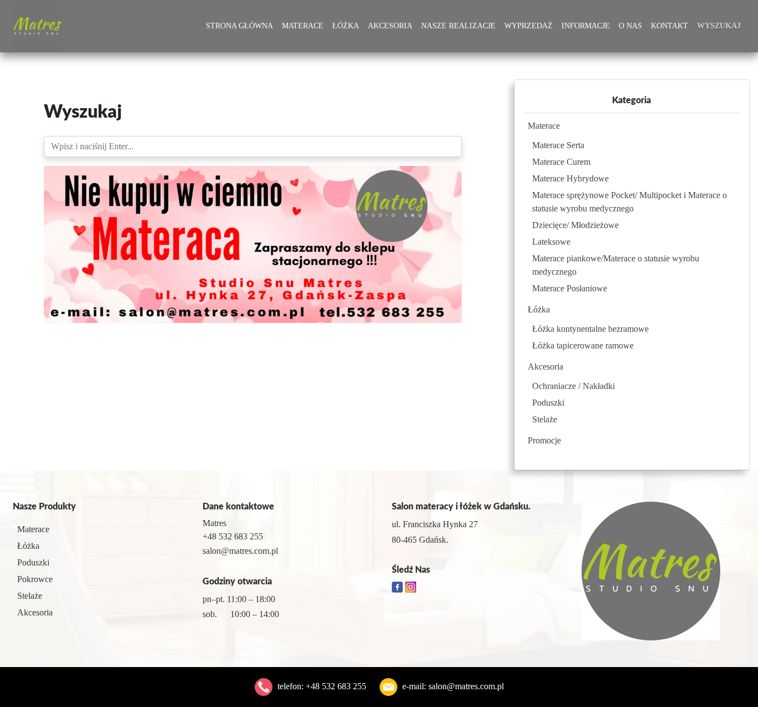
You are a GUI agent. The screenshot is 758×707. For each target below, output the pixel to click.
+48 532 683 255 (336, 686)
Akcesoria (390, 26)
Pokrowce (35, 579)
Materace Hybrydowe (570, 178)
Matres (214, 523)
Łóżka (345, 26)
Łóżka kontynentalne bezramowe (590, 329)
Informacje (586, 26)
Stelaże (544, 419)
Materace (303, 26)
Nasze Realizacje (458, 26)
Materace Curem (561, 161)
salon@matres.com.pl (466, 686)
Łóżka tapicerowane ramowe (583, 345)
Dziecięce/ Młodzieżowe (575, 225)
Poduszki (548, 402)
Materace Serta (558, 145)
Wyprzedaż (528, 26)
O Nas (630, 26)
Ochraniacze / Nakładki (573, 386)
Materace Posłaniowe (569, 288)
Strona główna (239, 26)
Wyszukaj (719, 26)
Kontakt (669, 26)
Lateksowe (551, 241)
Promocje (544, 440)
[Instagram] (410, 586)
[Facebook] (398, 586)
